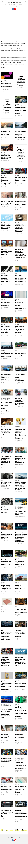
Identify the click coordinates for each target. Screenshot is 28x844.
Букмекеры (4, 41)
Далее (24, 830)
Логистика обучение (6, 57)
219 (16, 830)
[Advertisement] (14, 26)
